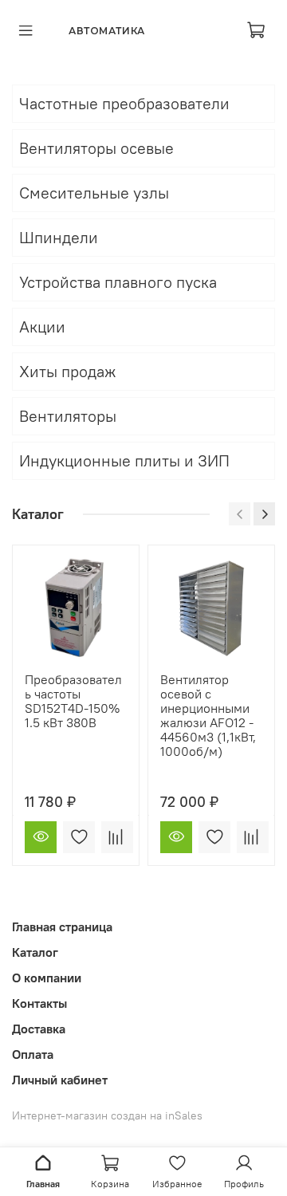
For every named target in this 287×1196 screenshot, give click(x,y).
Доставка (38, 1029)
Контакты (39, 1003)
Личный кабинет (60, 1080)
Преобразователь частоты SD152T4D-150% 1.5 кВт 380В (73, 700)
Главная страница (62, 926)
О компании (46, 978)
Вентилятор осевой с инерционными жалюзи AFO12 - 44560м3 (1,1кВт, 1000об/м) (208, 715)
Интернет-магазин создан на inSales (107, 1115)
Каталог (35, 952)
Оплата (32, 1054)
